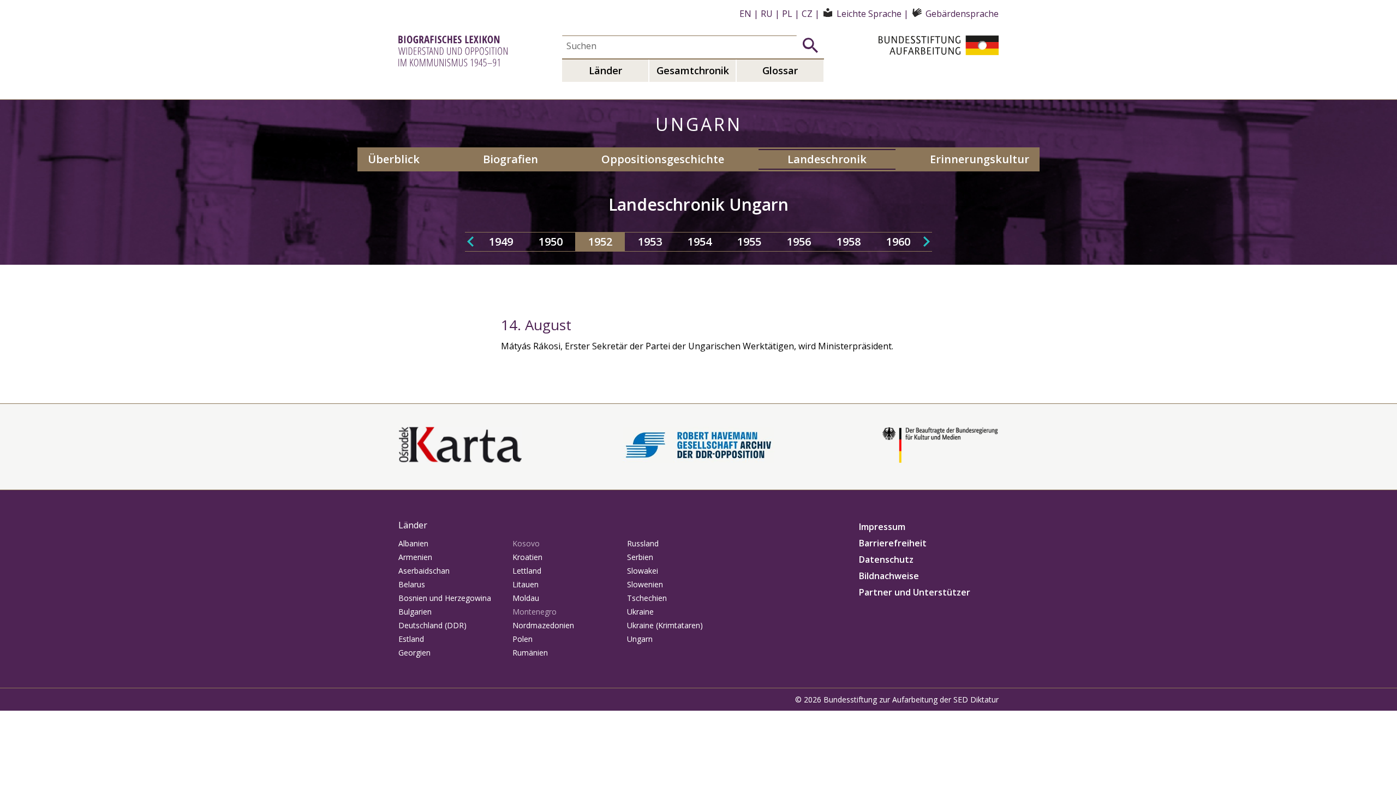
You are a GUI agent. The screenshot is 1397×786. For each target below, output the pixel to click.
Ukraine (640, 611)
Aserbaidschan (424, 570)
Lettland (526, 570)
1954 (700, 241)
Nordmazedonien (543, 625)
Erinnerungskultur (979, 159)
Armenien (415, 557)
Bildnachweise (889, 576)
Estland (411, 639)
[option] (501, 242)
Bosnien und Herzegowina (444, 598)
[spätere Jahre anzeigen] (926, 242)
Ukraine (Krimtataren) (665, 625)
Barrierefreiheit (893, 543)
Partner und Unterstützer (914, 592)
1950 (551, 241)
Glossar (780, 70)
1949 (501, 241)
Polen (522, 639)
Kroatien (527, 557)
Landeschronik (827, 159)
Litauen (525, 584)
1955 (749, 241)
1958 (849, 241)
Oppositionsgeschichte (662, 159)
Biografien (510, 159)
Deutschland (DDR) (432, 625)
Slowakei (642, 570)
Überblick (394, 159)
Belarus (411, 584)
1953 (650, 241)
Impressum (882, 527)
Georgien (414, 652)
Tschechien (647, 598)
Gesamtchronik (692, 70)
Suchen (810, 45)
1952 (600, 241)
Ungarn (640, 639)
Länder (605, 70)
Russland (643, 543)
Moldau (525, 598)
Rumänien (530, 652)
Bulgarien (415, 611)
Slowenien (645, 584)
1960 (898, 241)
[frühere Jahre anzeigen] (470, 242)
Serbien (640, 557)
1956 (799, 241)
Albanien (413, 543)
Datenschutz (886, 559)
